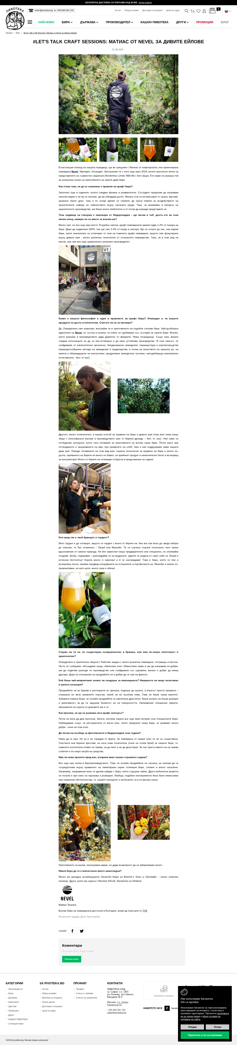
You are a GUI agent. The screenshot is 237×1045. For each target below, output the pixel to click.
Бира (10, 993)
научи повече (145, 2)
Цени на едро (173, 10)
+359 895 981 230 (65, 10)
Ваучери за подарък (52, 998)
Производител (15, 989)
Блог (18, 33)
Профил (80, 989)
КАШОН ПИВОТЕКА (18, 1019)
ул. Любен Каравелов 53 (117, 1003)
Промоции (13, 1011)
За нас (118, 10)
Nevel (74, 171)
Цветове (12, 1006)
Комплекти (13, 1002)
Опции (192, 1026)
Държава (12, 998)
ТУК (145, 910)
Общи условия (132, 10)
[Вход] (204, 11)
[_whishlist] (198, 11)
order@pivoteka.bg (44, 10)
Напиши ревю (72, 959)
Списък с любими (84, 993)
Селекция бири (15, 1024)
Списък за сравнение (86, 998)
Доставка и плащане (152, 10)
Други (11, 1015)
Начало (9, 33)
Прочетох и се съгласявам (205, 1035)
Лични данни (48, 1002)
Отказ (217, 1026)
